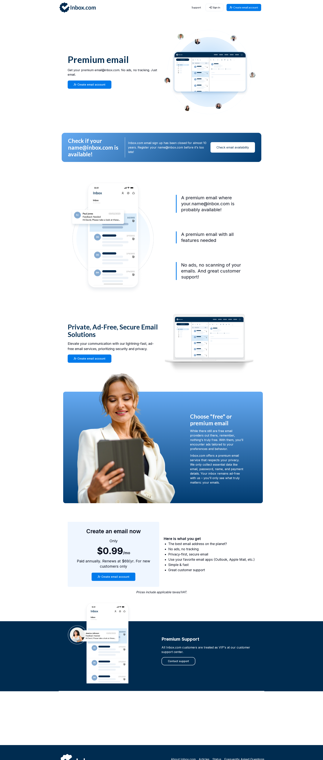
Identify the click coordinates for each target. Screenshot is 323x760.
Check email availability (232, 147)
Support (196, 7)
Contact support (178, 661)
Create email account (245, 7)
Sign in (216, 7)
